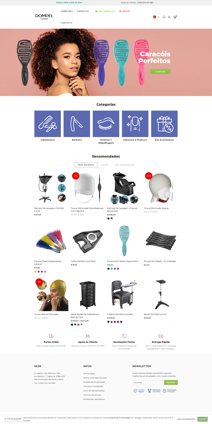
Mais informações (186, 419)
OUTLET (126, 11)
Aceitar (202, 419)
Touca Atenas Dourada (46, 314)
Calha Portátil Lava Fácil (83, 261)
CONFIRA (160, 72)
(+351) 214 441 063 (47, 383)
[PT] (156, 17)
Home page (89, 373)
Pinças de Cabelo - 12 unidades (160, 261)
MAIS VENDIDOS (106, 11)
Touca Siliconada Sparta (156, 208)
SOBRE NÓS (67, 11)
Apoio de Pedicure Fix (155, 314)
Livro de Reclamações (93, 390)
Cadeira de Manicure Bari (120, 314)
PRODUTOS (83, 11)
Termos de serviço (92, 395)
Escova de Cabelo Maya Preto (122, 261)
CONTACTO (67, 23)
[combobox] (156, 17)
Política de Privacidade (94, 382)
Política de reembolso (94, 399)
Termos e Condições (93, 386)
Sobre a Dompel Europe (95, 378)
